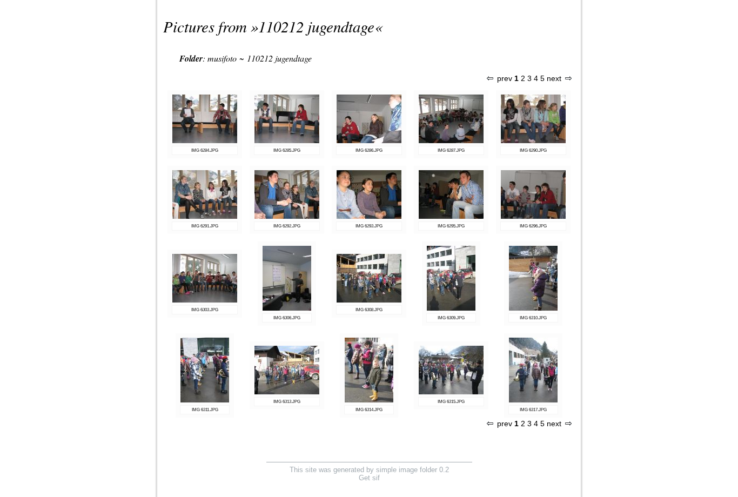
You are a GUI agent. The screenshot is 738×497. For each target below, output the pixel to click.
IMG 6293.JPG (369, 226)
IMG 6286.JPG (369, 150)
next (554, 79)
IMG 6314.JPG (369, 409)
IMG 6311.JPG (205, 409)
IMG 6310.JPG (533, 317)
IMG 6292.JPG (286, 226)
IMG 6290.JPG (533, 150)
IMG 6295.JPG (451, 226)
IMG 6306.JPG (286, 317)
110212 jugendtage (316, 26)
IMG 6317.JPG (533, 409)
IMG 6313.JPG (286, 401)
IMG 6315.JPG (451, 401)
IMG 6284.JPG (204, 150)
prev (504, 79)
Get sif (369, 478)
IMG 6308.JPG (369, 309)
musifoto (222, 58)
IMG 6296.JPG (533, 226)
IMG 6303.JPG (204, 309)
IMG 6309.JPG (451, 317)
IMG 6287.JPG (451, 150)
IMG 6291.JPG (204, 226)
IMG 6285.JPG (286, 150)
